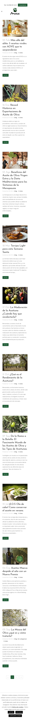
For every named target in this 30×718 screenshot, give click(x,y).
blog (15, 53)
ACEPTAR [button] (11, 712)
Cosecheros (22, 5)
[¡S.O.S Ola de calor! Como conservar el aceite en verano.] (15, 492)
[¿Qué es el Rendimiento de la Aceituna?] (15, 362)
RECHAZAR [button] (19, 712)
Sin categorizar (22, 639)
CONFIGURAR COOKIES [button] (15, 715)
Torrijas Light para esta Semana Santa (13, 249)
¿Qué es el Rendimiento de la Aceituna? (12, 377)
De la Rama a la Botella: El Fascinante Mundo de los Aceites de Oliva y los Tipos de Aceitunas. (14, 442)
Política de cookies (17, 707)
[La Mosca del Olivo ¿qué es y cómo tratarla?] (15, 617)
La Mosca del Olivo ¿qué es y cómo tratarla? (14, 632)
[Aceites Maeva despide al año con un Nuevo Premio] (15, 556)
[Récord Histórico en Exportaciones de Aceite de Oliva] (15, 93)
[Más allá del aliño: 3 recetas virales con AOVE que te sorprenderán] (15, 28)
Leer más (5, 75)
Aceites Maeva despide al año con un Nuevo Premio (14, 571)
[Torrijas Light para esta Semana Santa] (15, 233)
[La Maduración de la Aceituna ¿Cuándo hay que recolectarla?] (15, 295)
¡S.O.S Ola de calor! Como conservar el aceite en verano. (14, 507)
